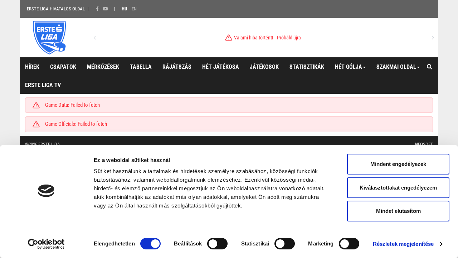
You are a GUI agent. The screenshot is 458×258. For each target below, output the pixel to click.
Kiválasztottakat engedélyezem (398, 188)
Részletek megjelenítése (403, 244)
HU (124, 8)
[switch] (217, 243)
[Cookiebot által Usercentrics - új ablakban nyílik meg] (46, 244)
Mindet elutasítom (398, 211)
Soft (424, 144)
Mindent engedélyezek (398, 164)
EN (134, 8)
